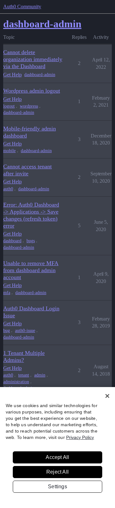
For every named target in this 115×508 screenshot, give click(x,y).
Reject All (57, 472)
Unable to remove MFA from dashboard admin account (30, 270)
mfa (6, 292)
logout (9, 106)
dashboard (12, 240)
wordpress (29, 106)
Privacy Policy (80, 437)
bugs (31, 240)
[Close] (107, 396)
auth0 (8, 189)
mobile (9, 150)
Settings (57, 486)
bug (6, 330)
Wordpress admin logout (31, 91)
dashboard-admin (39, 74)
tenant (23, 375)
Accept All (57, 457)
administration (16, 381)
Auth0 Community (22, 6)
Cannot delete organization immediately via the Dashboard (32, 59)
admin (39, 375)
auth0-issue (25, 330)
